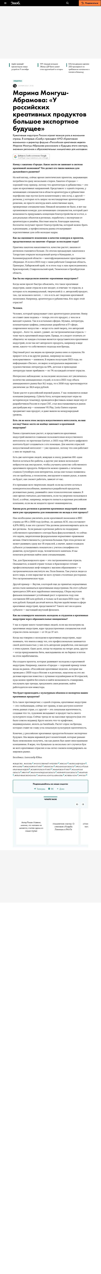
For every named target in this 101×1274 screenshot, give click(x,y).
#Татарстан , (50, 766)
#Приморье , (18, 766)
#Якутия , (26, 772)
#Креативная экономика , (26, 775)
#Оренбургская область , (68, 772)
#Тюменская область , (66, 766)
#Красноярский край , (34, 766)
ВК (52, 788)
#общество (18, 763)
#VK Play (82, 775)
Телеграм (41, 788)
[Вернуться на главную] (15, 3)
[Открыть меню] (5, 3)
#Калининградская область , (44, 772)
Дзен (62, 788)
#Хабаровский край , (62, 769)
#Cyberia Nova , (72, 775)
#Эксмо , (64, 763)
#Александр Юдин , (78, 763)
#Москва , (29, 763)
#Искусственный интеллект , (47, 763)
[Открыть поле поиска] (67, 3)
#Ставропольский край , (42, 769)
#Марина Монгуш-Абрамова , (51, 775)
